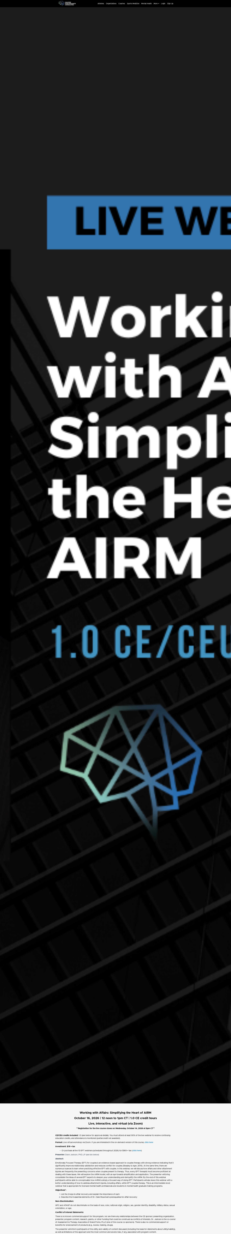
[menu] (134, 3)
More (156, 3)
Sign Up (170, 3)
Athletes (101, 3)
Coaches (121, 3)
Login (163, 3)
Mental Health (146, 3)
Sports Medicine (133, 3)
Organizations (111, 3)
